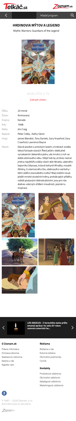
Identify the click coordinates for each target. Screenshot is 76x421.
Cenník (43, 361)
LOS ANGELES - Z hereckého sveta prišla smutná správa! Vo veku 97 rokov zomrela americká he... (47, 325)
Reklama (45, 344)
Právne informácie (10, 349)
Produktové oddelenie (50, 373)
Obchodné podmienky (50, 357)
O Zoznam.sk (9, 344)
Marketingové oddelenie (51, 385)
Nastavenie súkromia (12, 357)
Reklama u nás (47, 349)
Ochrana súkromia (10, 353)
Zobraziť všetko (38, 99)
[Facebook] (4, 393)
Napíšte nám (8, 364)
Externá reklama (47, 353)
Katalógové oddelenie (50, 381)
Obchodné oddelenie (50, 377)
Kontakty (45, 368)
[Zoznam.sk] (8, 411)
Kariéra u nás (8, 361)
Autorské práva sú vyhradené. (16, 404)
